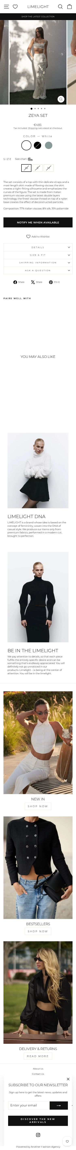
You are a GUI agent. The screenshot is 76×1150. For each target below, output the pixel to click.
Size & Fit (38, 255)
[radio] (26, 145)
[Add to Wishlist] (8, 309)
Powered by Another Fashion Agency (38, 1146)
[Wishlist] (15, 6)
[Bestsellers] (38, 867)
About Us (38, 1068)
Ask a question (38, 270)
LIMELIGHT (38, 6)
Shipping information (38, 263)
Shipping (32, 128)
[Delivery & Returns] (38, 992)
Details (38, 247)
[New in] (38, 742)
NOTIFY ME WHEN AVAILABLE (38, 222)
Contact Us (38, 1074)
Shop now (38, 806)
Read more (38, 1056)
